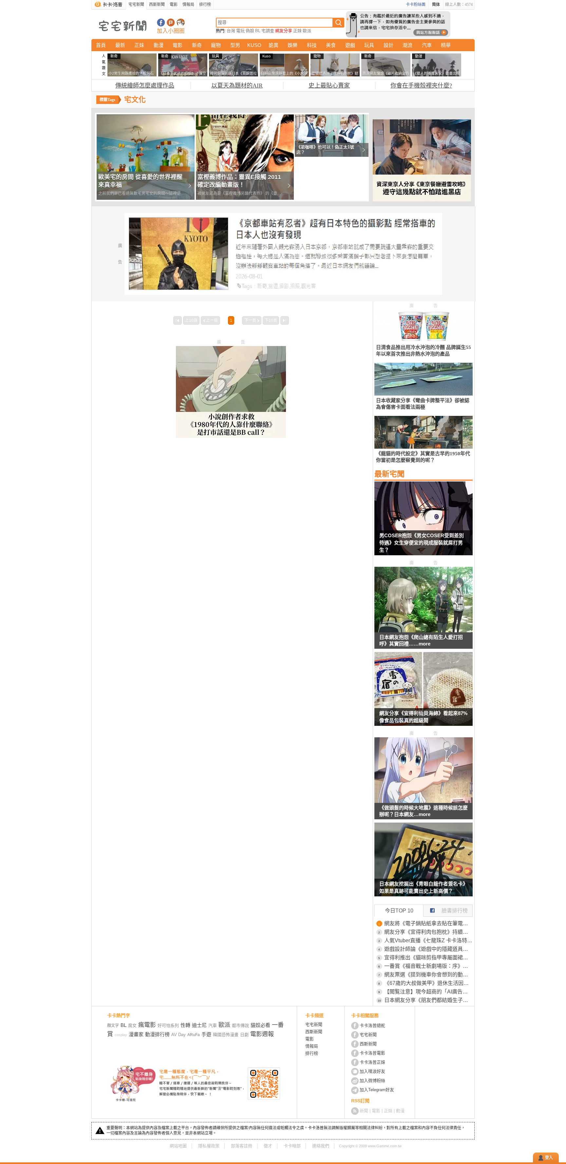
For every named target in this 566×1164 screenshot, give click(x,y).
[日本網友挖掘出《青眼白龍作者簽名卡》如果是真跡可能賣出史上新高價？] (423, 864)
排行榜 (205, 4)
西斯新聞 (157, 4)
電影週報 (262, 1034)
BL (257, 30)
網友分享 (283, 30)
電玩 (240, 30)
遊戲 (350, 45)
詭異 (273, 45)
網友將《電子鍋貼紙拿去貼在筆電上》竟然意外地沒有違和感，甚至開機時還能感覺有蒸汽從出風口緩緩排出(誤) (428, 923)
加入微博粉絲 (372, 1080)
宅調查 (267, 30)
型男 (235, 45)
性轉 (185, 1025)
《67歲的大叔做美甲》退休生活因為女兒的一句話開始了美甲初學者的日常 (428, 983)
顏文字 (113, 1025)
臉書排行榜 (455, 910)
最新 (120, 45)
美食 (331, 45)
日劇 (244, 1034)
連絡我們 (320, 1145)
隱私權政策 (208, 1145)
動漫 (158, 45)
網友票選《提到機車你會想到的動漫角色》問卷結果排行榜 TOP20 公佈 (428, 974)
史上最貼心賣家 (329, 85)
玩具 (369, 45)
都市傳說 (240, 1025)
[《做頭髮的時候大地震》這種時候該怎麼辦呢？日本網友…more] (423, 801)
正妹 (297, 30)
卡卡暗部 (292, 1145)
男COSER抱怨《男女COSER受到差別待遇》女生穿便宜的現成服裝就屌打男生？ (421, 543)
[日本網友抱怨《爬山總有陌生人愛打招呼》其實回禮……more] (423, 630)
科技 (312, 45)
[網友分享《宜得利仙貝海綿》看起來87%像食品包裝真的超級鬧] (423, 693)
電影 (174, 4)
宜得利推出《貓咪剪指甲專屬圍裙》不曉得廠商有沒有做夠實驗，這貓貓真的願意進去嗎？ (428, 957)
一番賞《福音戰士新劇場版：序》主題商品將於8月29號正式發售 (428, 966)
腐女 (132, 1025)
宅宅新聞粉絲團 (161, 22)
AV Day (178, 1034)
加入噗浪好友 (171, 22)
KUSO (254, 45)
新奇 (197, 45)
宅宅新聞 (136, 4)
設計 (388, 45)
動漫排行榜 (157, 1034)
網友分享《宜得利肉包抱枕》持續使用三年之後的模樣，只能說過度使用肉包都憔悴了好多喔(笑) (428, 932)
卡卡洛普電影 (372, 1053)
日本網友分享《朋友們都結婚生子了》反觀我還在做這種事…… (428, 1000)
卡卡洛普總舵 (372, 1025)
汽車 (427, 45)
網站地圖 (178, 1145)
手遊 (206, 1034)
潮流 (407, 45)
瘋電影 (147, 1025)
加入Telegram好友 (377, 1089)
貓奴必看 (260, 1025)
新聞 (364, 1110)
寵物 (216, 45)
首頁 (101, 45)
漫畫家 (136, 1034)
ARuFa (193, 1034)
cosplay (121, 1035)
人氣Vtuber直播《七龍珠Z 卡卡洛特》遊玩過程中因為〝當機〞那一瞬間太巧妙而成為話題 (428, 940)
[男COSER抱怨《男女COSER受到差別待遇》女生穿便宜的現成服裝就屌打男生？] (423, 522)
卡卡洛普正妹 (372, 1062)
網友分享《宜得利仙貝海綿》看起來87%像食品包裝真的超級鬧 (423, 716)
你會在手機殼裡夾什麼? (421, 85)
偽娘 (250, 30)
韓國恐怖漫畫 (225, 1034)
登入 (549, 1157)
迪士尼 (199, 1025)
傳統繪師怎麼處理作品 (144, 85)
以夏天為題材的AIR (237, 85)
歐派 (307, 30)
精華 (446, 45)
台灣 (231, 30)
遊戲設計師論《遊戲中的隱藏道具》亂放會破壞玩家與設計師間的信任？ (428, 949)
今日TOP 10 (399, 910)
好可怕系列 (168, 1025)
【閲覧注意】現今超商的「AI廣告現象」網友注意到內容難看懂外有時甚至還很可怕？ (428, 991)
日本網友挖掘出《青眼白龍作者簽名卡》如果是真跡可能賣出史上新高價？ (423, 887)
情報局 (188, 4)
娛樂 (292, 45)
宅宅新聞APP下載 (181, 22)
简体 (436, 4)
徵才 (268, 1145)
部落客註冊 (241, 1145)
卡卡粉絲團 (415, 4)
